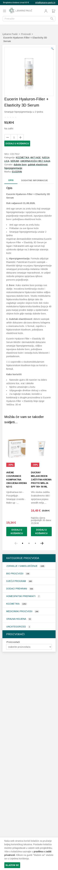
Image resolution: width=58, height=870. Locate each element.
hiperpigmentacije (13, 168)
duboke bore (20, 164)
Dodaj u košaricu (17, 143)
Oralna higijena (16, 619)
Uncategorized (16, 626)
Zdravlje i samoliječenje (22, 566)
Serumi (14, 161)
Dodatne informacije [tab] (34, 180)
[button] (52, 48)
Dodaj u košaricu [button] (41, 531)
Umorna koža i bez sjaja (35, 161)
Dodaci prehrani (17, 588)
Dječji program (16, 581)
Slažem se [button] (12, 865)
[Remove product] (20, 137)
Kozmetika (13, 603)
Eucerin (17, 171)
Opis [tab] (11, 180)
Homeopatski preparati (21, 596)
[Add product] (7, 137)
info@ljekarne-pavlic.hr (45, 2)
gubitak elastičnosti (38, 164)
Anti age (35, 157)
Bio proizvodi (15, 573)
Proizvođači (13, 642)
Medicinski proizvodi (19, 611)
